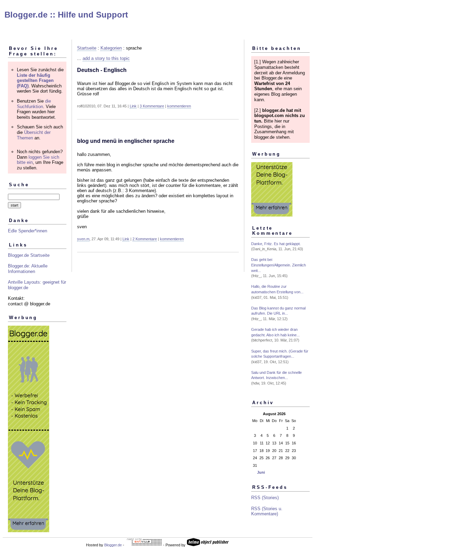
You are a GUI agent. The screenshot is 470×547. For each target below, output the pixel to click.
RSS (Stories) (265, 497)
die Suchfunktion (34, 103)
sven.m (83, 239)
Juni (261, 472)
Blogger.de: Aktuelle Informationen (27, 268)
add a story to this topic (106, 58)
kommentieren (179, 106)
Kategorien (111, 48)
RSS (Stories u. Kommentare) (266, 511)
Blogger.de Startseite (29, 255)
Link (133, 106)
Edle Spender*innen (27, 230)
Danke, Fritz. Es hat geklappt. (276, 244)
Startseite (86, 48)
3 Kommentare (152, 106)
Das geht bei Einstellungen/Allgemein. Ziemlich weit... (278, 264)
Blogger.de (113, 545)
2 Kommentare (144, 239)
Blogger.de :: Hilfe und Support (66, 14)
